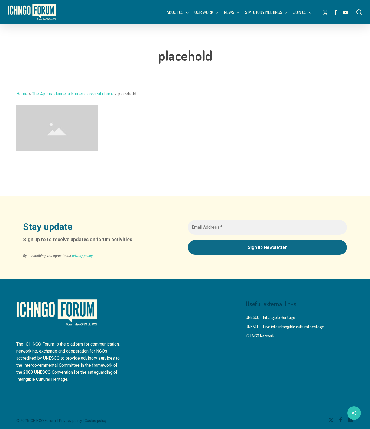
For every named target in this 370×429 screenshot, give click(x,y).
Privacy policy (70, 420)
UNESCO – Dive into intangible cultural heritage (285, 326)
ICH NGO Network (260, 335)
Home (22, 93)
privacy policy (82, 256)
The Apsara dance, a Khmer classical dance (72, 93)
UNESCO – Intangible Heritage (270, 317)
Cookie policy (96, 420)
